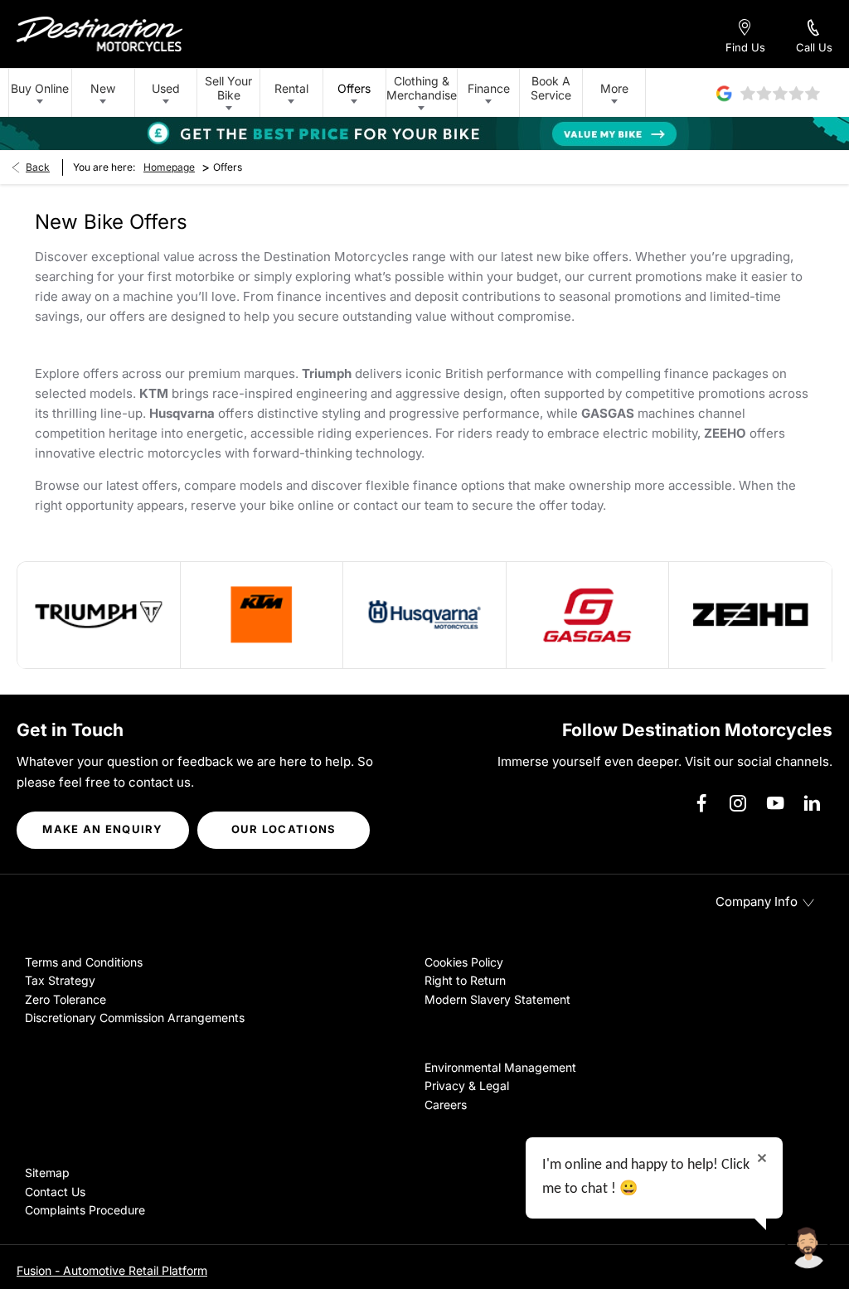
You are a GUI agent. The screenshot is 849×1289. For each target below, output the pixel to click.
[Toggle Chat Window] (807, 1247)
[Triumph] (98, 615)
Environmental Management (500, 1067)
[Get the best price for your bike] (424, 133)
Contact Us (55, 1192)
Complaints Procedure (85, 1210)
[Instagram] (737, 803)
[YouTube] (775, 803)
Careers (445, 1105)
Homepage (169, 167)
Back (38, 167)
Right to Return (465, 980)
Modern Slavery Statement (497, 999)
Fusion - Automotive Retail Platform (112, 1270)
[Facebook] (701, 803)
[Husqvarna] (424, 615)
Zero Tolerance (65, 999)
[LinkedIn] (811, 803)
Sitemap (47, 1172)
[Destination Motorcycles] (99, 34)
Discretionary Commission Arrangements (135, 1017)
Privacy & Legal (466, 1085)
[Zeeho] (750, 615)
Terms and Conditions (84, 962)
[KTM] (262, 615)
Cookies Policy (463, 962)
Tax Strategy (60, 980)
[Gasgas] (588, 615)
